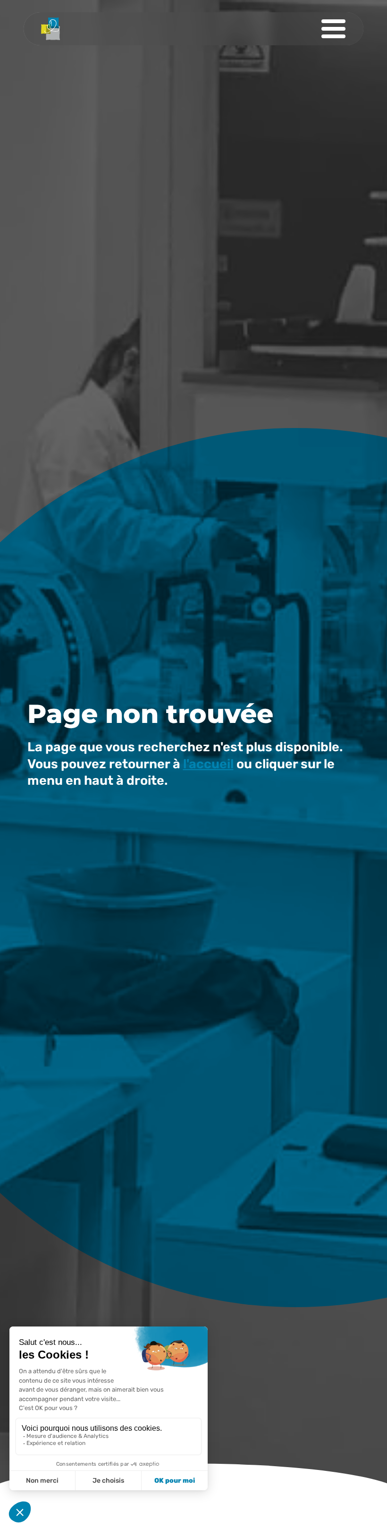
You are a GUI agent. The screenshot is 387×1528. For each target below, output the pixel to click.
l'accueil (208, 764)
